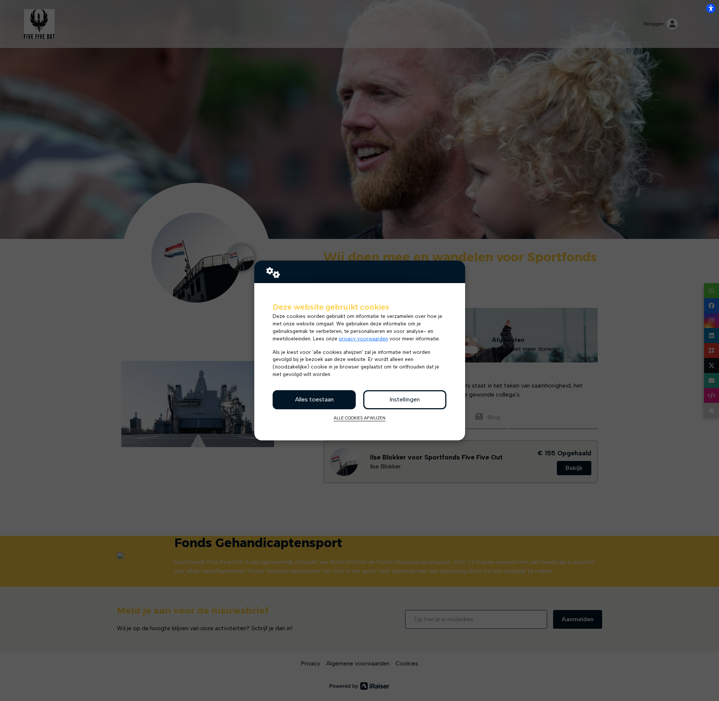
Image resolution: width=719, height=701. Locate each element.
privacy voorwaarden (363, 339)
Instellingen (404, 399)
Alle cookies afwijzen (359, 418)
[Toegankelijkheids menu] (710, 8)
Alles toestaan (314, 399)
